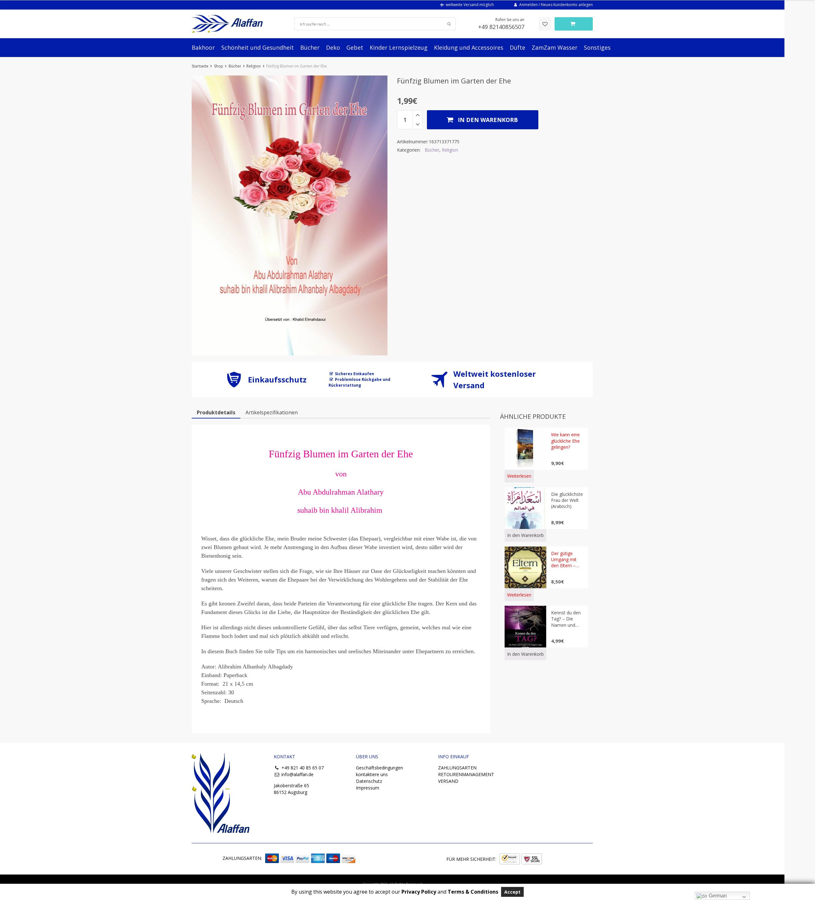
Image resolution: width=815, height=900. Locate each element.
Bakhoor (203, 47)
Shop (218, 66)
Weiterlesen (519, 476)
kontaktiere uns (372, 774)
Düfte (517, 47)
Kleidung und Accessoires (468, 47)
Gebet (354, 47)
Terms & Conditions (473, 891)
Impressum (367, 788)
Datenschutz (369, 781)
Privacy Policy (418, 891)
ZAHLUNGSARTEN (457, 768)
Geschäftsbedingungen (379, 768)
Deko (333, 47)
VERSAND (448, 781)
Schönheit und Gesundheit (257, 47)
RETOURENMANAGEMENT (466, 774)
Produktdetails (216, 412)
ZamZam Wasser (555, 47)
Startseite (200, 66)
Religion (253, 66)
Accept (512, 892)
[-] (417, 124)
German (717, 895)
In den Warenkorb (487, 120)
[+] (417, 115)
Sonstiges (597, 47)
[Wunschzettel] (545, 24)
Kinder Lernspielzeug (399, 47)
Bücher (310, 47)
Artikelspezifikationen (271, 412)
